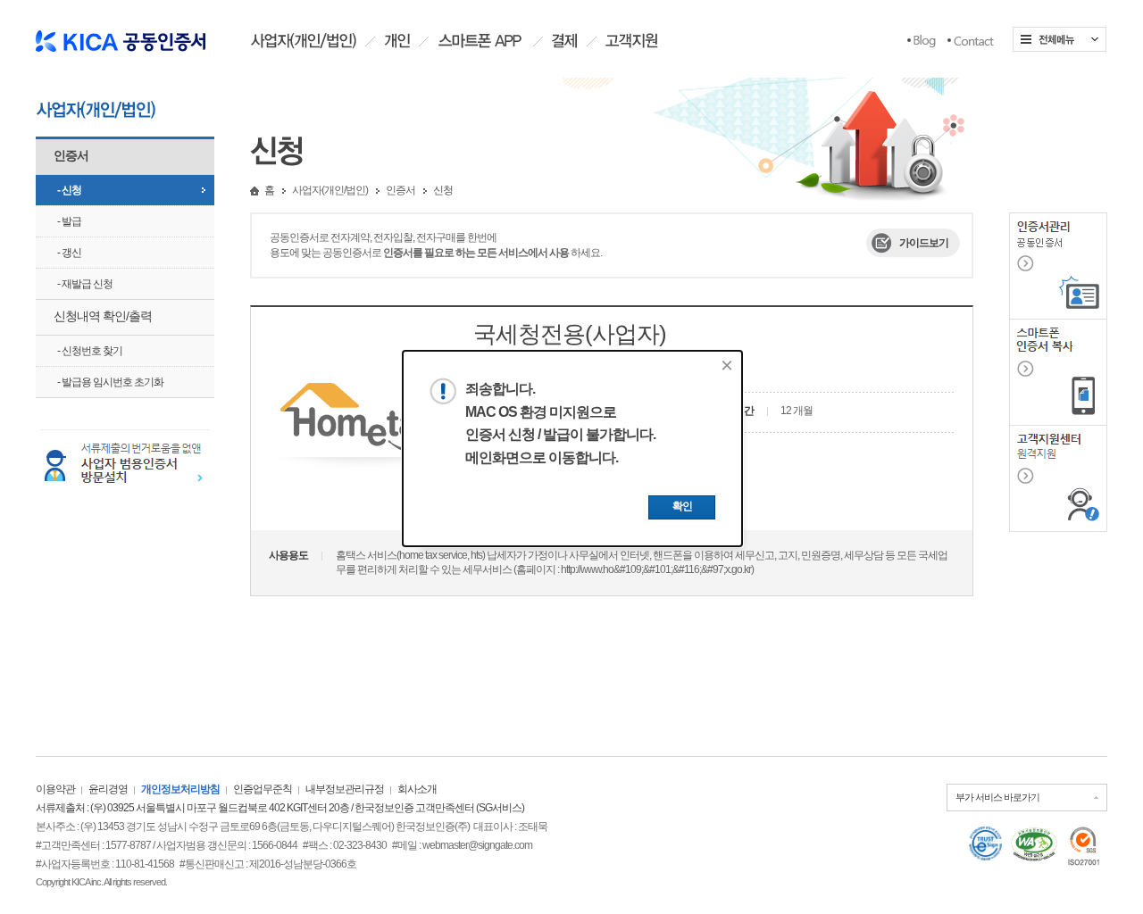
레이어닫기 (727, 365)
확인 (682, 506)
